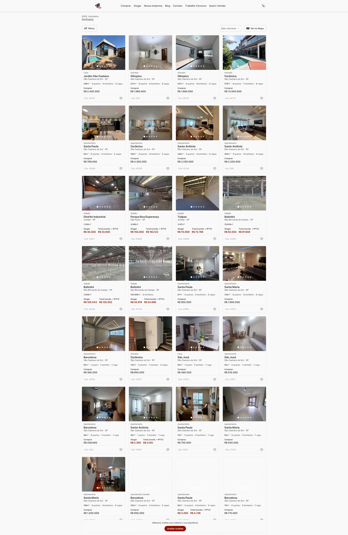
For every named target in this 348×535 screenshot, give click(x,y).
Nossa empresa (153, 5)
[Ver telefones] (263, 6)
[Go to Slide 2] (100, 66)
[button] (103, 52)
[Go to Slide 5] (107, 66)
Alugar (137, 5)
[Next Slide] (122, 52)
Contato (177, 5)
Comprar (126, 5)
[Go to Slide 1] (97, 66)
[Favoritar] (121, 98)
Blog (167, 5)
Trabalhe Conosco (195, 5)
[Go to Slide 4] (104, 66)
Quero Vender (217, 5)
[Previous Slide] (85, 52)
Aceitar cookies (175, 528)
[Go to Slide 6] (109, 66)
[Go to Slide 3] (102, 66)
